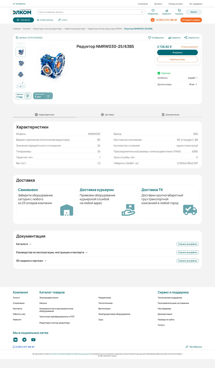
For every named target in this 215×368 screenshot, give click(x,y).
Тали (100, 319)
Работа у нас (19, 314)
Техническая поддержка (170, 297)
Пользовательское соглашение (173, 303)
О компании (143, 4)
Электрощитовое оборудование (114, 314)
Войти (194, 12)
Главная (17, 29)
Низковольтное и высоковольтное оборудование (56, 309)
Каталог (27, 29)
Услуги (16, 297)
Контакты (158, 4)
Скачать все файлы (187, 244)
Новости (17, 319)
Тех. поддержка (195, 4)
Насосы (43, 303)
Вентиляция (104, 308)
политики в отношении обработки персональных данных (70, 354)
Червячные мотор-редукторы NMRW (105, 29)
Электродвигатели (48, 297)
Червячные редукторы (74, 29)
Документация (165, 314)
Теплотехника (105, 303)
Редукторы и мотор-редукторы (47, 29)
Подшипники (104, 297)
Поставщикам (164, 308)
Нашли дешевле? (191, 47)
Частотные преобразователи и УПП (56, 316)
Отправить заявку (191, 20)
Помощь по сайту (176, 4)
